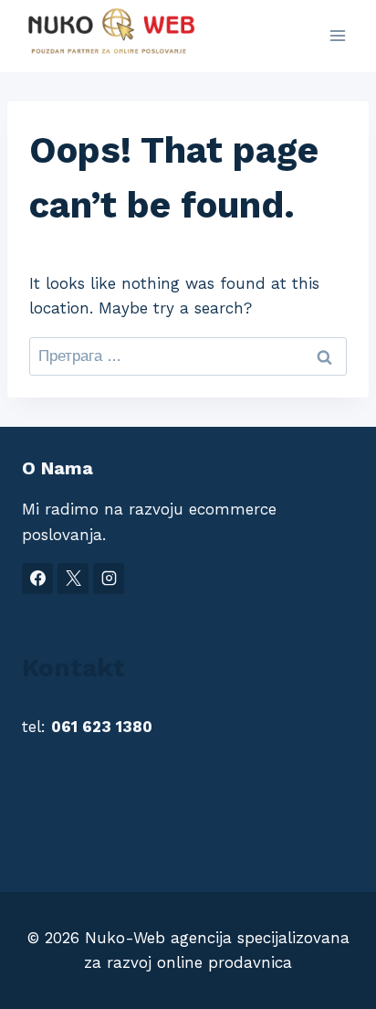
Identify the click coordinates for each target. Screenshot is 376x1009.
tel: (87, 726)
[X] (73, 578)
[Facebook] (37, 578)
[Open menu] (337, 36)
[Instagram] (108, 578)
